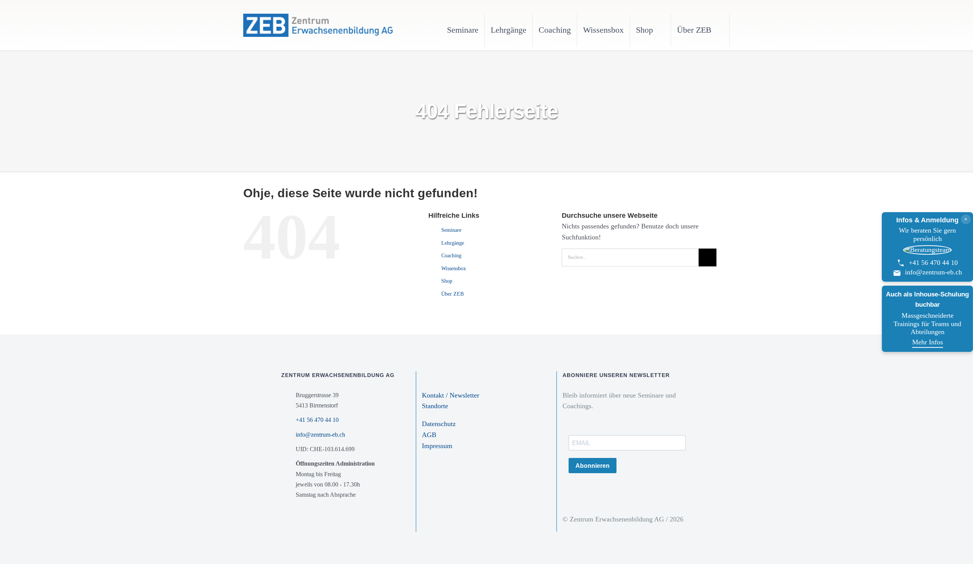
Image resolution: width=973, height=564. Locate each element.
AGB (429, 435)
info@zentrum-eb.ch (320, 434)
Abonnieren (592, 466)
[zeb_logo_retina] (318, 17)
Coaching (451, 255)
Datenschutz (439, 424)
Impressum (437, 446)
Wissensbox (453, 268)
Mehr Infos (927, 342)
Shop (446, 281)
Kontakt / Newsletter (450, 395)
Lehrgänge (452, 243)
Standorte (435, 406)
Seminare (451, 230)
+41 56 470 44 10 (317, 420)
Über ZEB (452, 294)
